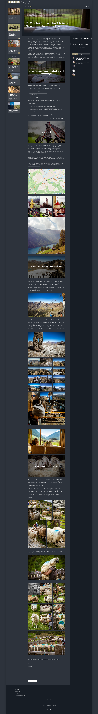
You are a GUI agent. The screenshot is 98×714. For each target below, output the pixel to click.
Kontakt (17, 693)
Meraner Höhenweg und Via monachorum (38, 93)
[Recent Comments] (75, 54)
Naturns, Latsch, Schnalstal (45, 106)
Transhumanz (34, 485)
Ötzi (36, 281)
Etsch (41, 53)
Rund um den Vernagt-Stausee (36, 91)
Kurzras (53, 56)
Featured (10, 17)
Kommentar (30, 666)
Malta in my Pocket (13, 110)
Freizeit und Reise (78, 1)
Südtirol (49, 659)
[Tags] (87, 54)
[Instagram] (85, 6)
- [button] (29, 175)
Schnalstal (47, 42)
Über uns (17, 689)
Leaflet (55, 193)
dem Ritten (40, 39)
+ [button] (29, 172)
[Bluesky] (86, 6)
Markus (28, 32)
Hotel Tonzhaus (40, 42)
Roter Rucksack (42, 115)
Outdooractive (46, 111)
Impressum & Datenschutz (20, 695)
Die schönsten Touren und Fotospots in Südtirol (39, 118)
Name (29, 673)
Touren (56, 1)
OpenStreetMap (59, 193)
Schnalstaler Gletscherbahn (45, 287)
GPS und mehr (63, 1)
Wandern (57, 659)
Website (29, 676)
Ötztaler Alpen (37, 59)
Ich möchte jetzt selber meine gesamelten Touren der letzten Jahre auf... (82, 67)
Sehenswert (45, 659)
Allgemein (86, 1)
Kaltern (29, 151)
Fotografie (70, 1)
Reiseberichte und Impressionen (47, 32)
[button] (28, 171)
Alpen (31, 659)
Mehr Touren (18, 691)
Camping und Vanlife (12, 16)
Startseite (51, 1)
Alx (55, 705)
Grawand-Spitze (39, 282)
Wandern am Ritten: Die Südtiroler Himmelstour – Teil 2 (14, 67)
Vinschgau (45, 53)
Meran (59, 53)
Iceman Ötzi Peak (41, 323)
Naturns (33, 54)
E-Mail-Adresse (50, 673)
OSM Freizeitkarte (49, 108)
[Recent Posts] (81, 54)
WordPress (48, 705)
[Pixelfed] (88, 6)
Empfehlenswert (36, 659)
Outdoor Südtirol (52, 109)
